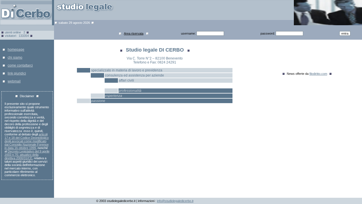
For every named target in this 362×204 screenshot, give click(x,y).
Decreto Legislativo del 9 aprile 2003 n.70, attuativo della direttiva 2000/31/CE (27, 155)
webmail (14, 81)
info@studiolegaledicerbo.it (175, 201)
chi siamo (15, 58)
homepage (16, 50)
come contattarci (20, 65)
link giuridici (17, 73)
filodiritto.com (318, 73)
